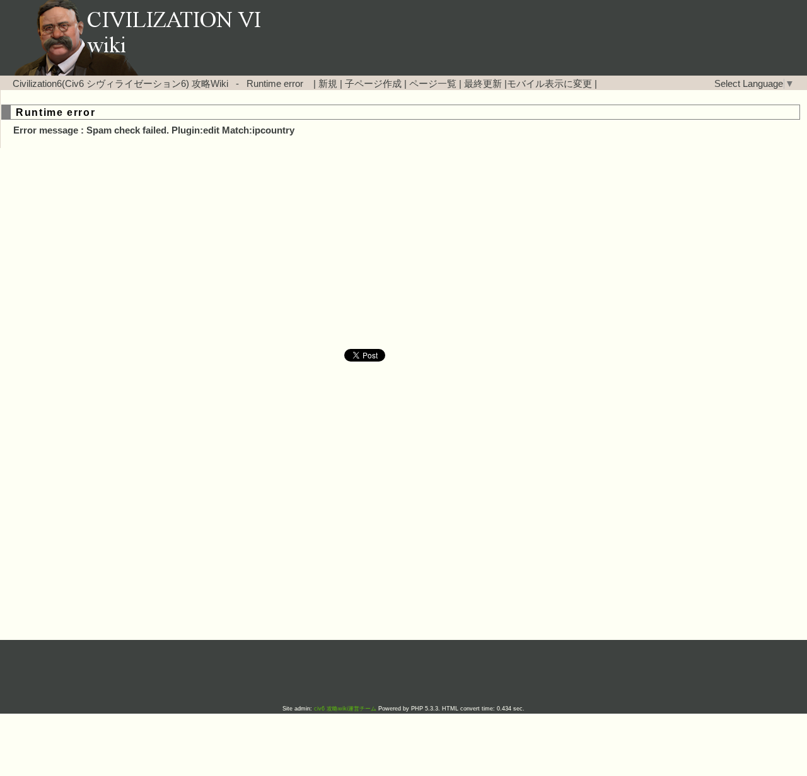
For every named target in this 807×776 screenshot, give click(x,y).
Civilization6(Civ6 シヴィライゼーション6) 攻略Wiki (120, 84)
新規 (327, 84)
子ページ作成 (373, 84)
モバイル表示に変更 (549, 84)
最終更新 (483, 84)
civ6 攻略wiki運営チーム (346, 708)
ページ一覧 (432, 84)
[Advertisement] (296, 249)
